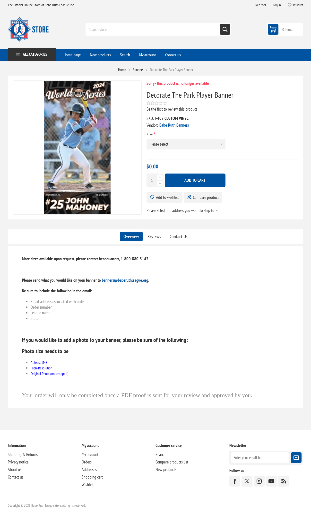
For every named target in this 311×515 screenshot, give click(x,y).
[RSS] (283, 481)
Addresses (89, 469)
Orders (87, 462)
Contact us (173, 55)
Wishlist (88, 484)
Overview (131, 236)
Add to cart (195, 180)
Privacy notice (18, 462)
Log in (277, 4)
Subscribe (296, 457)
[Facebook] (234, 481)
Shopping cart (92, 477)
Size (150, 135)
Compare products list (172, 462)
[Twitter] (247, 481)
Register (260, 4)
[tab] (131, 236)
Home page (72, 55)
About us (14, 469)
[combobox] (153, 29)
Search (225, 29)
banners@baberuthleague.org (125, 280)
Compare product (206, 197)
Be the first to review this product (172, 109)
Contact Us (179, 236)
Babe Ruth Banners (174, 125)
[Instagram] (259, 481)
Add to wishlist (167, 197)
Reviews (154, 236)
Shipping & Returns (23, 454)
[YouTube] (271, 481)
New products (100, 55)
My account (147, 55)
